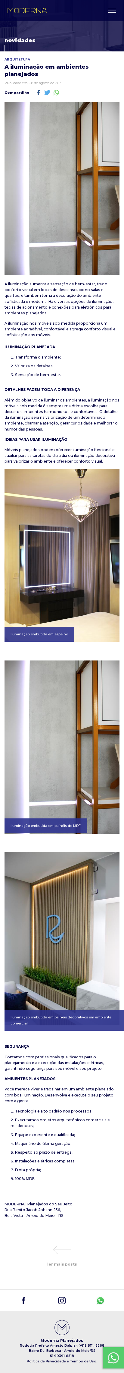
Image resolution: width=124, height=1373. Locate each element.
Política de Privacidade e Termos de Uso (61, 1361)
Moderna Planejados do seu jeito (27, 10)
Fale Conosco (112, 1351)
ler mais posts (62, 1264)
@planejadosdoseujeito (24, 1300)
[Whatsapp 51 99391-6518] (100, 1300)
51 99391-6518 (62, 1356)
